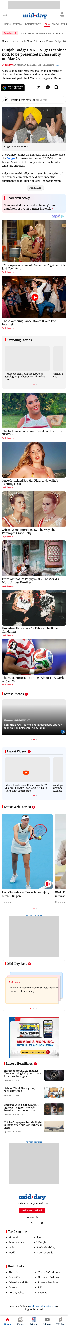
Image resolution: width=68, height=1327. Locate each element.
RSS (40, 1287)
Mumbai (13, 1237)
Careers (13, 1287)
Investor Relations (48, 1282)
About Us (13, 1272)
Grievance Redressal (49, 1277)
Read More (35, 187)
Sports (40, 1237)
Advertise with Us (18, 1282)
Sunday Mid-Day (45, 1247)
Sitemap (42, 1292)
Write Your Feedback (32, 1210)
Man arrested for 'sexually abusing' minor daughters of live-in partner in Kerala (31, 206)
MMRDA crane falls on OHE (34, 33)
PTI (57, 65)
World (12, 1252)
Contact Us (14, 1277)
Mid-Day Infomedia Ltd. (42, 1306)
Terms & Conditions (49, 1272)
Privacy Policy (16, 1292)
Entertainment (17, 1242)
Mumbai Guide (44, 1252)
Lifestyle (41, 1242)
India (11, 1247)
